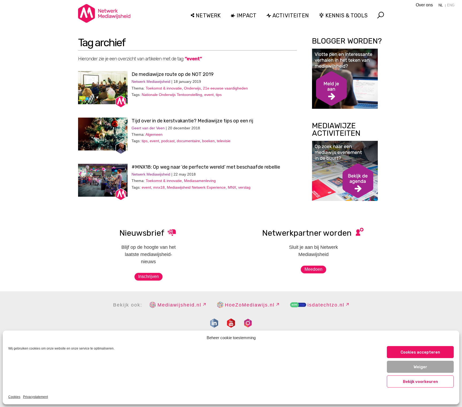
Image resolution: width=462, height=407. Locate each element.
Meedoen (313, 269)
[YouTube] (231, 323)
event (209, 94)
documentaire (188, 141)
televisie (223, 141)
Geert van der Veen (148, 128)
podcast (168, 141)
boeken (208, 141)
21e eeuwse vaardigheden (225, 88)
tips (219, 94)
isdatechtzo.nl (325, 305)
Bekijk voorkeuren (420, 381)
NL (440, 5)
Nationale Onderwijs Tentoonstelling (172, 94)
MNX (232, 187)
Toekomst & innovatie (164, 88)
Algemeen (154, 134)
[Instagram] (247, 323)
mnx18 (159, 187)
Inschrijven (148, 276)
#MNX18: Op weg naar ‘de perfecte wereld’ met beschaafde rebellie (206, 167)
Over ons (424, 5)
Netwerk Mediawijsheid (151, 81)
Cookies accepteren (420, 352)
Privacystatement (35, 397)
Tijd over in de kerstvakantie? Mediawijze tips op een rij (192, 121)
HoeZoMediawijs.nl (250, 305)
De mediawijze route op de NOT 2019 (173, 74)
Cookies (14, 397)
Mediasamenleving (200, 181)
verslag (244, 187)
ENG (451, 5)
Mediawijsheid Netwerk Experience (196, 187)
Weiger (420, 367)
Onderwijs (192, 88)
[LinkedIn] (214, 323)
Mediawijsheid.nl (179, 305)
